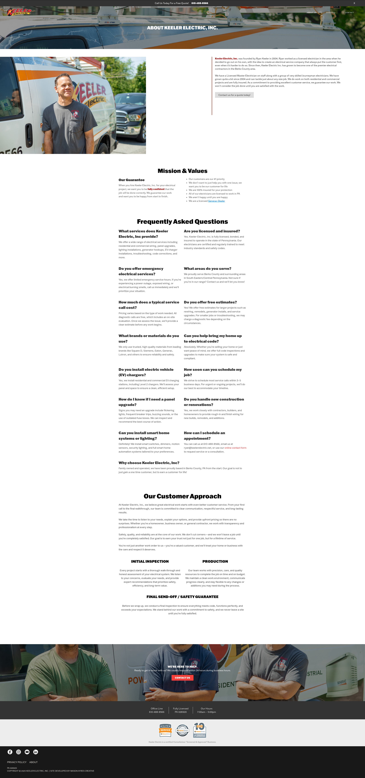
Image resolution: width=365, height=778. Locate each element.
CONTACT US (182, 677)
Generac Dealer (216, 200)
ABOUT (33, 762)
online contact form (235, 447)
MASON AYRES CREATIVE (82, 771)
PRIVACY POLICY (17, 762)
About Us (312, 12)
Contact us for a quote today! (234, 95)
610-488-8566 (199, 3)
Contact (349, 12)
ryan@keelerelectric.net (197, 447)
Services (330, 12)
